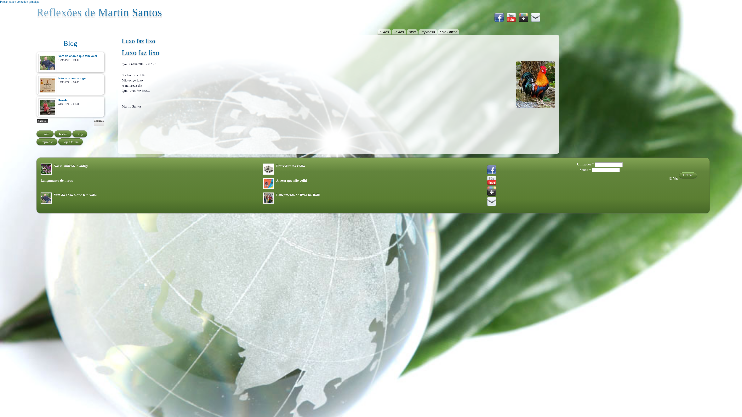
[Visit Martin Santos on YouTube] (511, 20)
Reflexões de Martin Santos (99, 12)
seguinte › (99, 122)
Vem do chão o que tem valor (77, 56)
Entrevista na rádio (290, 165)
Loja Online (448, 32)
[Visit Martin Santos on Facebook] (499, 20)
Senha (585, 169)
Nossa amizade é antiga (71, 165)
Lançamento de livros (57, 180)
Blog (412, 32)
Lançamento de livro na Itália (298, 194)
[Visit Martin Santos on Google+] (523, 20)
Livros (384, 32)
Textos (399, 32)
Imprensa (427, 32)
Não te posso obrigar (72, 78)
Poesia (62, 100)
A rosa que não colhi (291, 180)
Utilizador (585, 164)
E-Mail (674, 178)
